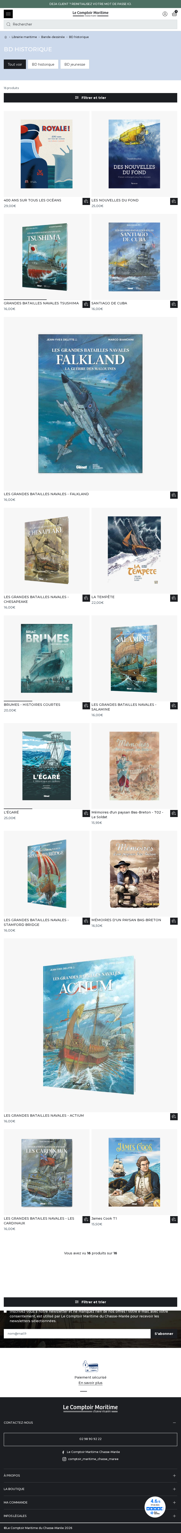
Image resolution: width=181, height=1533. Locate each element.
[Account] (165, 14)
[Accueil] (90, 14)
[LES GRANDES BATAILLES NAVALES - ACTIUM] (90, 1031)
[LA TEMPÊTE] (134, 556)
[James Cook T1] (134, 1177)
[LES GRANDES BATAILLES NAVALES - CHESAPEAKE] (47, 559)
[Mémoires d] (134, 774)
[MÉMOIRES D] (134, 879)
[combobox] (90, 24)
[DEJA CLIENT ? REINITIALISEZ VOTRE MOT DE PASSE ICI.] (90, 4)
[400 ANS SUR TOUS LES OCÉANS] (47, 159)
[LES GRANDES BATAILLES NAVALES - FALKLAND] (90, 409)
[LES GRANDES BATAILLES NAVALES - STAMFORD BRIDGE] (47, 882)
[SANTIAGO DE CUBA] (134, 262)
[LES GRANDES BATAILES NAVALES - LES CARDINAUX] (47, 1180)
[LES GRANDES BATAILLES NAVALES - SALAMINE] (134, 666)
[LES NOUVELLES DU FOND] (134, 159)
